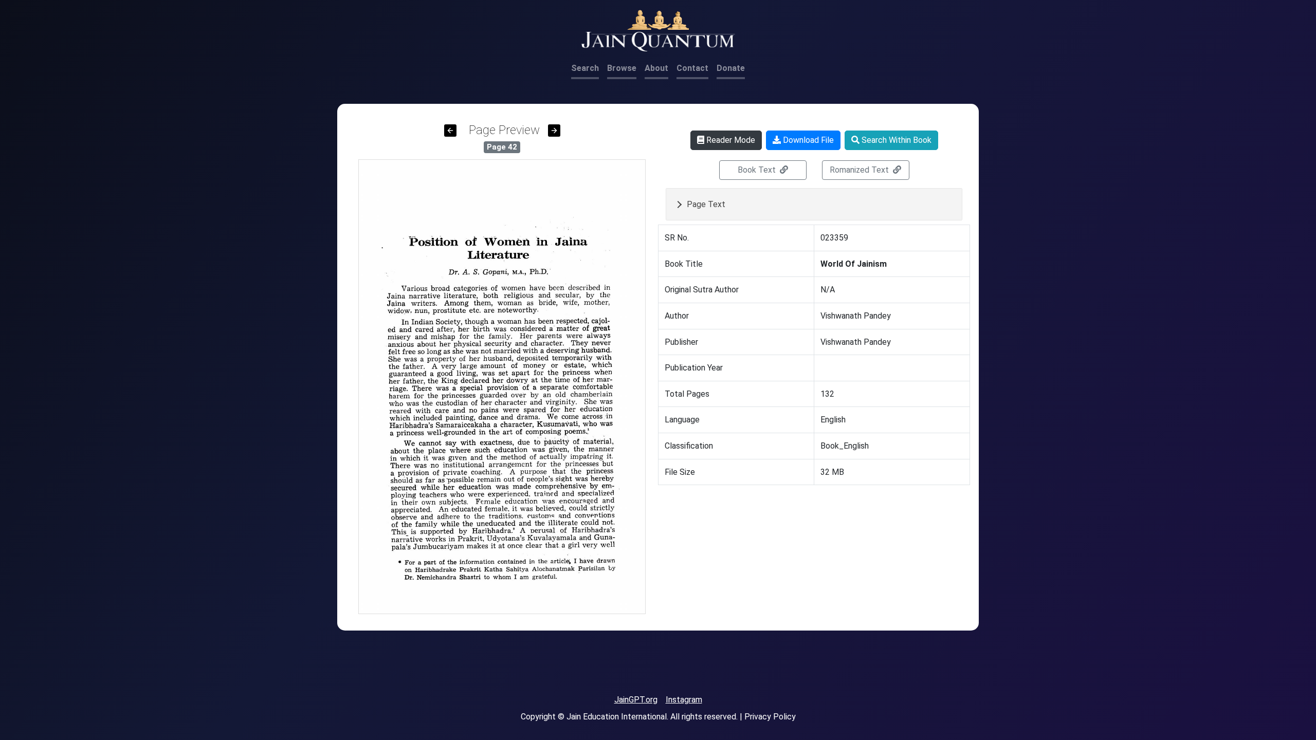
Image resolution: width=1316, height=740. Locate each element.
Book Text (758, 170)
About (656, 68)
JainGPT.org (635, 700)
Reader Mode (729, 140)
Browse (621, 68)
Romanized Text (860, 170)
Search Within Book (895, 140)
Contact (692, 68)
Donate (731, 68)
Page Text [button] (706, 204)
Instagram (684, 700)
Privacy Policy (770, 716)
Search (585, 68)
